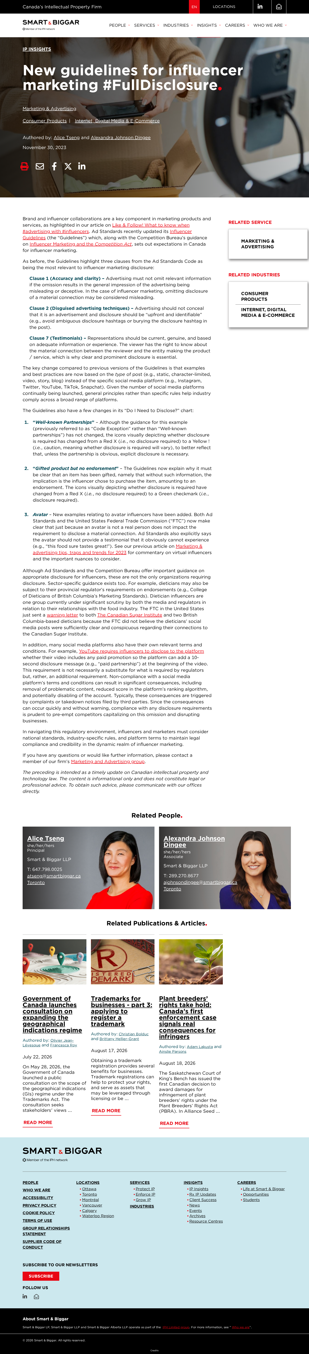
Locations (224, 7)
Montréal (90, 1199)
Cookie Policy (39, 1213)
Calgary (89, 1210)
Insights (207, 25)
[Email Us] (279, 6)
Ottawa (89, 1189)
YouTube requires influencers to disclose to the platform (141, 651)
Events (195, 1210)
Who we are (268, 25)
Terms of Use (37, 1220)
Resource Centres (206, 1221)
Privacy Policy (39, 1205)
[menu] (268, 244)
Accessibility (38, 1197)
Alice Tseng (67, 137)
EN (194, 7)
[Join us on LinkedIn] (260, 6)
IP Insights (198, 1189)
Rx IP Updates (202, 1194)
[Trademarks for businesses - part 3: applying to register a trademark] (123, 961)
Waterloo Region (98, 1216)
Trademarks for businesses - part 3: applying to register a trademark (121, 1011)
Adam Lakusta (200, 1046)
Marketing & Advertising (49, 108)
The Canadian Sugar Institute (129, 615)
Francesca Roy (63, 1045)
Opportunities (256, 1194)
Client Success (202, 1199)
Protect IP (145, 1189)
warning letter (62, 615)
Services (144, 25)
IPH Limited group (176, 1327)
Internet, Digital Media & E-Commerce (117, 120)
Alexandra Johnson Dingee (121, 137)
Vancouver (92, 1205)
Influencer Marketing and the (81, 244)
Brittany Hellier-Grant (119, 1038)
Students (251, 1199)
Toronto (89, 1194)
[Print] (24, 166)
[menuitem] (119, 26)
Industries (176, 25)
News (194, 1205)
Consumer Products (45, 120)
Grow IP (143, 1199)
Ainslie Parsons (172, 1051)
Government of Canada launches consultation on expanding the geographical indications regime (52, 1014)
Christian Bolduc (134, 1034)
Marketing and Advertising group (108, 761)
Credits (154, 1350)
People (117, 25)
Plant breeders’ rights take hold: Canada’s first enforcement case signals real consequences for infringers (187, 1017)
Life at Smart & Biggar (264, 1189)
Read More (129, 900)
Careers (235, 25)
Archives (197, 1216)
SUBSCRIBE (41, 1276)
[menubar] (198, 26)
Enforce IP (145, 1194)
